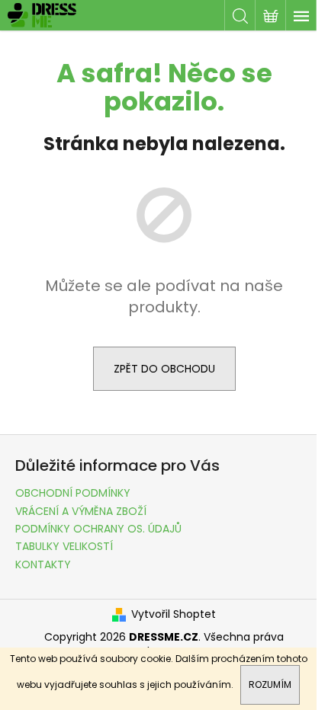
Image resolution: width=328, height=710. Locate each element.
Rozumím (270, 684)
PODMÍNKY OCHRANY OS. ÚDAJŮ (98, 528)
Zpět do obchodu (164, 368)
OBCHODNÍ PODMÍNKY (72, 493)
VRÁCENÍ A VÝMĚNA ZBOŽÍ (80, 511)
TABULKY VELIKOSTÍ (64, 546)
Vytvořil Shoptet (173, 614)
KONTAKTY (43, 564)
